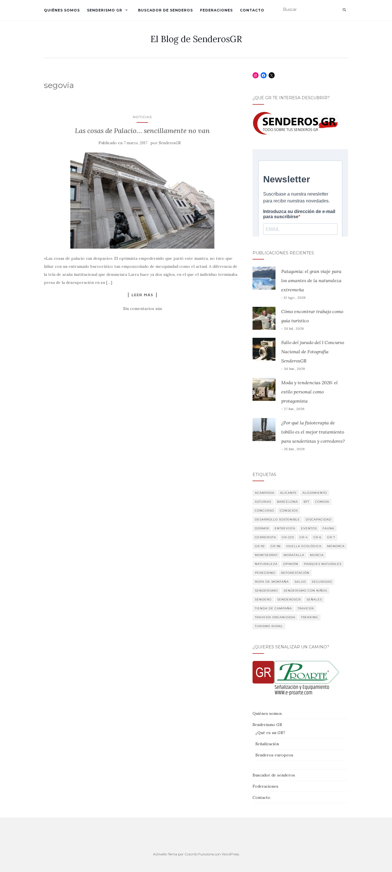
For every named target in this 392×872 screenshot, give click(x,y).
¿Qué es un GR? (270, 732)
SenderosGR (170, 143)
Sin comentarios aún (142, 308)
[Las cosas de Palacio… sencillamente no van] (142, 201)
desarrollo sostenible (277, 519)
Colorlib (191, 854)
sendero (263, 599)
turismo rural (269, 626)
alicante (288, 493)
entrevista (285, 528)
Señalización (267, 743)
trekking (309, 617)
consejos (289, 510)
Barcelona (287, 502)
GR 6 (317, 537)
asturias (263, 502)
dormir (262, 528)
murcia (317, 555)
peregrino (265, 573)
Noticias (142, 117)
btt (306, 502)
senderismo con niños (305, 590)
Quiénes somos (62, 10)
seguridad (322, 582)
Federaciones (216, 10)
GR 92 (260, 546)
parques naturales (322, 564)
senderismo (266, 590)
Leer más (142, 294)
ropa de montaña (272, 582)
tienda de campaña (273, 608)
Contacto (252, 10)
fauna (328, 528)
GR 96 (276, 546)
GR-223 (288, 537)
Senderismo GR (104, 10)
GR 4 (304, 537)
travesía (306, 608)
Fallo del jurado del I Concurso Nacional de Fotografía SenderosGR (312, 352)
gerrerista (265, 537)
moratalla (294, 555)
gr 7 (331, 537)
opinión (290, 564)
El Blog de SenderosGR (196, 39)
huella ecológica (303, 546)
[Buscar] (344, 9)
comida (322, 502)
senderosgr (289, 599)
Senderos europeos (274, 755)
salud (300, 582)
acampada (264, 493)
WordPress (230, 854)
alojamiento (314, 493)
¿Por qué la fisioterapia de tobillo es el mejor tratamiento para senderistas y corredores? (313, 432)
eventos (309, 528)
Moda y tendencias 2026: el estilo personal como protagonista (309, 392)
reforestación (295, 573)
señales (314, 599)
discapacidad (318, 519)
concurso (264, 510)
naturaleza (266, 564)
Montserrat (266, 555)
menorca (336, 546)
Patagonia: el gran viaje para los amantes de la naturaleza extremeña (311, 280)
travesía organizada (275, 617)
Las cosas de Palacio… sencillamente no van (142, 130)
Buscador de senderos (165, 10)
